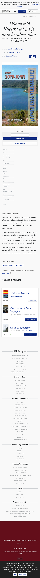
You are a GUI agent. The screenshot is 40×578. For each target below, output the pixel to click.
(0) (23, 11)
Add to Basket (31, 319)
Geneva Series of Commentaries (20, 475)
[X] (34, 56)
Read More (32, 300)
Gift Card (20, 434)
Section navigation (29, 16)
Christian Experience (20, 293)
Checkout (19, 494)
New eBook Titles (20, 366)
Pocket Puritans (20, 470)
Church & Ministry (20, 410)
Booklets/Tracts (11, 56)
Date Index (20, 383)
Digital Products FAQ (20, 508)
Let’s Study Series (20, 473)
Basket (20, 492)
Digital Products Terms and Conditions (20, 511)
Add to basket (20, 138)
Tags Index (20, 391)
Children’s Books (20, 415)
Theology (20, 402)
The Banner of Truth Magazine (21, 310)
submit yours (6, 273)
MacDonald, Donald (16, 296)
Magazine (20, 432)
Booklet (20, 456)
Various (13, 316)
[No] (37, 569)
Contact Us (20, 543)
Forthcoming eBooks (20, 358)
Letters (20, 421)
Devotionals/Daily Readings (20, 426)
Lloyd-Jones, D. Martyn (15, 49)
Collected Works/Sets (20, 424)
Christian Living (14, 52)
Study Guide (20, 453)
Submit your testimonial (12, 265)
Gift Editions (20, 478)
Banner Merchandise (20, 440)
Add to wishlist (20, 143)
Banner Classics (20, 369)
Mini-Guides (20, 483)
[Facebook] (30, 56)
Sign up (20, 558)
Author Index (20, 380)
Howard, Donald (27, 330)
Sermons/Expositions (20, 418)
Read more (22, 574)
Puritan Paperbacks (20, 467)
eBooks (20, 361)
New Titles (20, 364)
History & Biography (20, 407)
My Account (20, 497)
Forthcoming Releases (20, 356)
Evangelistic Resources (20, 429)
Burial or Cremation (20, 327)
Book (20, 448)
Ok (15, 574)
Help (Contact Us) (20, 516)
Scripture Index (20, 388)
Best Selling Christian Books (20, 372)
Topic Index (20, 394)
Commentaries (20, 413)
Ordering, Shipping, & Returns (20, 514)
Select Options (31, 334)
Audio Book (20, 459)
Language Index (20, 386)
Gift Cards (20, 506)
